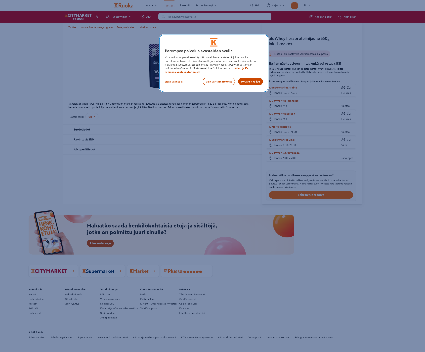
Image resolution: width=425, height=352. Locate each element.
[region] (214, 63)
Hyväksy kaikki (250, 81)
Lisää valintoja (174, 81)
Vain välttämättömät (219, 81)
